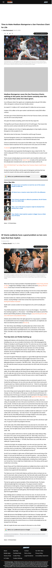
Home (5, 223)
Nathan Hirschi (7, 243)
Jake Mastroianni (8, 30)
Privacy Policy (39, 553)
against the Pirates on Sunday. (39, 396)
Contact (26, 550)
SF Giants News (12, 223)
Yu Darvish (7, 147)
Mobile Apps (7, 553)
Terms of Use (7, 555)
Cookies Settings (17, 558)
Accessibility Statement (41, 555)
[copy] (12, 33)
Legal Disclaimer (28, 555)
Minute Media (10, 561)
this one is (25, 322)
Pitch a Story (27, 553)
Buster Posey (26, 160)
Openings (15, 550)
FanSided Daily (17, 553)
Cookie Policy (16, 555)
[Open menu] (3, 2)
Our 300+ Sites (39, 550)
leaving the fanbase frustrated (12, 301)
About (5, 550)
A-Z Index (6, 558)
